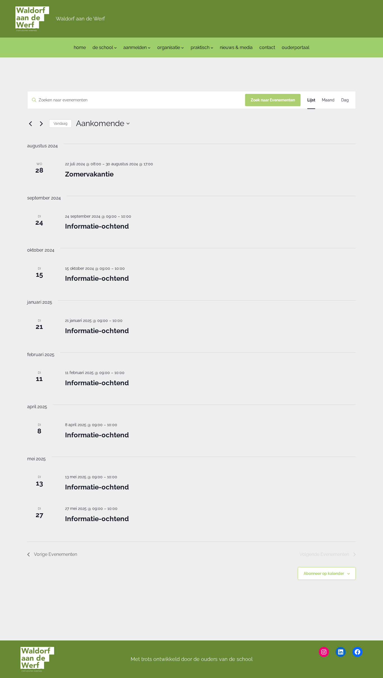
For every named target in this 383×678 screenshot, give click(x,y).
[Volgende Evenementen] (41, 123)
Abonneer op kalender (324, 573)
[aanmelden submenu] (149, 47)
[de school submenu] (115, 47)
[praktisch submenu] (212, 47)
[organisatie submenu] (182, 47)
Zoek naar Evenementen (273, 100)
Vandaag (60, 124)
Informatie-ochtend (97, 226)
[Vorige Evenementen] (30, 123)
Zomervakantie (89, 174)
